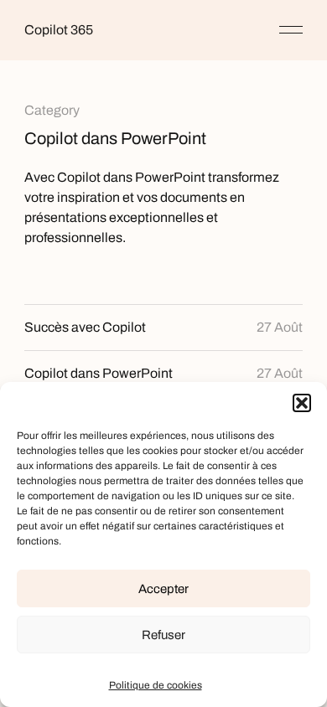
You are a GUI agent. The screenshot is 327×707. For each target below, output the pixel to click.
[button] (301, 403)
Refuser (163, 635)
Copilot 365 (58, 30)
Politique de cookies (155, 685)
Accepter (163, 589)
